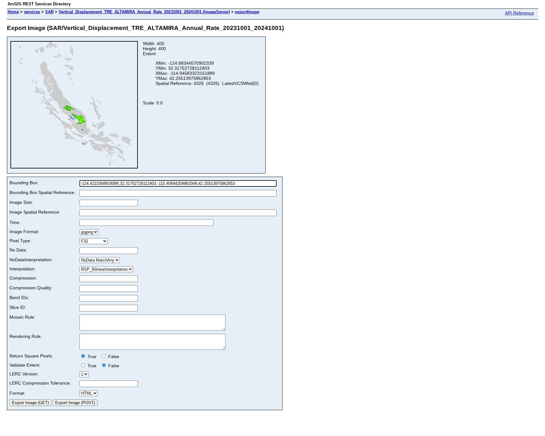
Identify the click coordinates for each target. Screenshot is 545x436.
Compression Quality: (30, 287)
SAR (49, 11)
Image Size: (21, 202)
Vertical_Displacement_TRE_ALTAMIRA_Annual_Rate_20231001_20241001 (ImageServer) (144, 11)
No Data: (18, 249)
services (32, 11)
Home (13, 11)
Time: (15, 222)
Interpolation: (22, 268)
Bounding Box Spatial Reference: (42, 192)
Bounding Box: (23, 182)
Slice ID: (17, 307)
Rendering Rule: (25, 336)
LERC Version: (23, 373)
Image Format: (24, 231)
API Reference (519, 12)
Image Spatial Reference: (34, 212)
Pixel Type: (20, 240)
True (92, 356)
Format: (17, 393)
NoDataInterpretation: (31, 259)
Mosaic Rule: (22, 317)
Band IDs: (19, 297)
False (113, 356)
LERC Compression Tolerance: (40, 383)
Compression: (23, 277)
